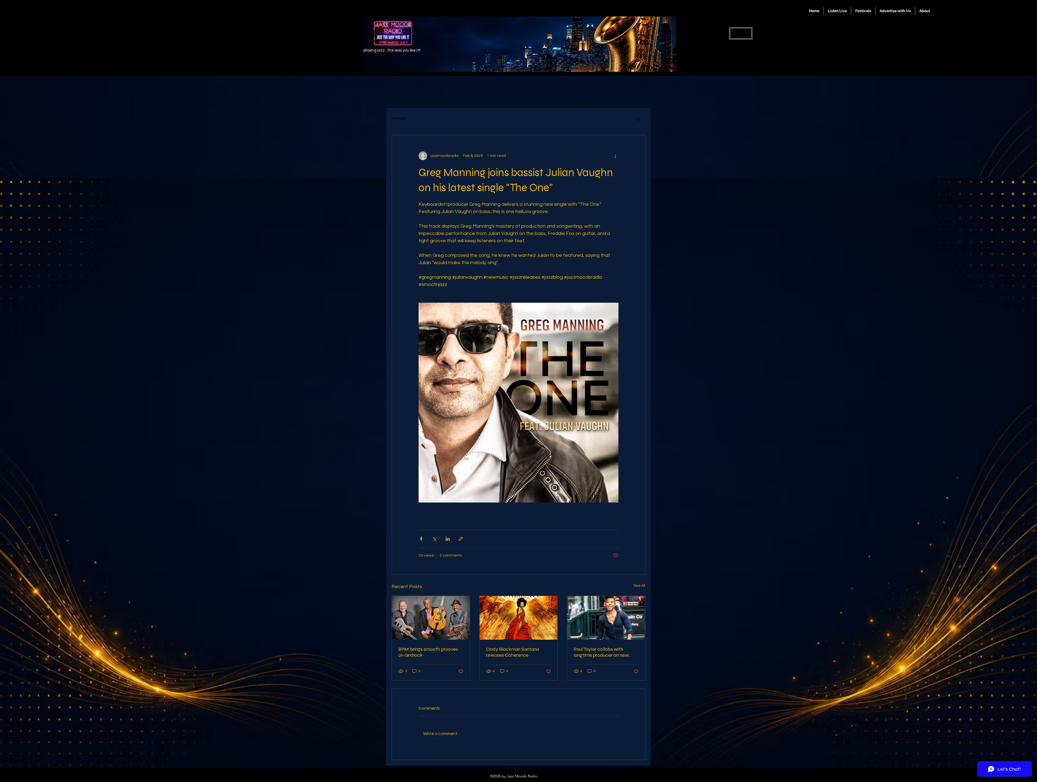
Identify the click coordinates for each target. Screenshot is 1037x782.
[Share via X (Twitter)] (434, 538)
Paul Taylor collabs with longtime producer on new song (601, 652)
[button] (638, 119)
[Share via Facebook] (421, 538)
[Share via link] (460, 538)
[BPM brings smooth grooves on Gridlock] (431, 618)
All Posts (399, 118)
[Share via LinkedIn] (447, 538)
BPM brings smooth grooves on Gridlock (428, 652)
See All (639, 586)
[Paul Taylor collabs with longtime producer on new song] (606, 618)
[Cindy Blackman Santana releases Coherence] (519, 618)
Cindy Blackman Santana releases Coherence (512, 652)
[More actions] (615, 156)
